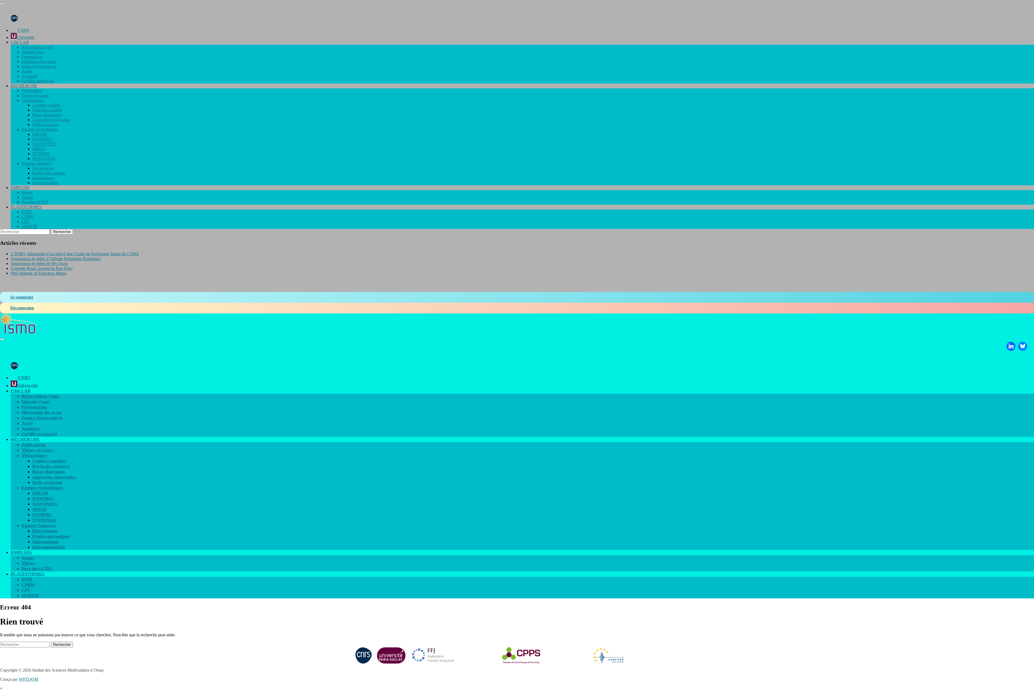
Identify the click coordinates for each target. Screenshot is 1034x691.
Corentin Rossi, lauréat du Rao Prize (42, 268)
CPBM (28, 216)
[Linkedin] (1011, 346)
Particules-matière (47, 110)
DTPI (26, 212)
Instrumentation (45, 182)
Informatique (43, 178)
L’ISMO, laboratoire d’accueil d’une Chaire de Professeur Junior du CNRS (75, 254)
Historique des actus (39, 61)
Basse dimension (46, 115)
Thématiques (32, 100)
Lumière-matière (46, 105)
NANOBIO (42, 139)
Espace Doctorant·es (39, 66)
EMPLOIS (20, 187)
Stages (27, 192)
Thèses (27, 197)
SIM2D (38, 148)
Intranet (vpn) (33, 52)
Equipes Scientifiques (40, 129)
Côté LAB (20, 42)
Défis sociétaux (45, 124)
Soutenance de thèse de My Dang (39, 263)
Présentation (32, 56)
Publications (32, 90)
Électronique (43, 168)
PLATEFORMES (26, 207)
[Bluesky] (1023, 346)
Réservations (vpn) (38, 47)
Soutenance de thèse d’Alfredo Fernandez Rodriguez (56, 258)
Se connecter (21, 297)
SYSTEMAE (43, 158)
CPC (26, 221)
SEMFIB (29, 226)
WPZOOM (28, 679)
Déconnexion (22, 308)
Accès (27, 71)
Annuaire (29, 76)
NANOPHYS (44, 144)
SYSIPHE (41, 153)
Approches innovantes (51, 119)
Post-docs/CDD (35, 202)
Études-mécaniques (48, 173)
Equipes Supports (36, 163)
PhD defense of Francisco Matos (38, 273)
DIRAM (39, 134)
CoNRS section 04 (38, 81)
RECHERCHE (24, 85)
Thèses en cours (35, 95)
